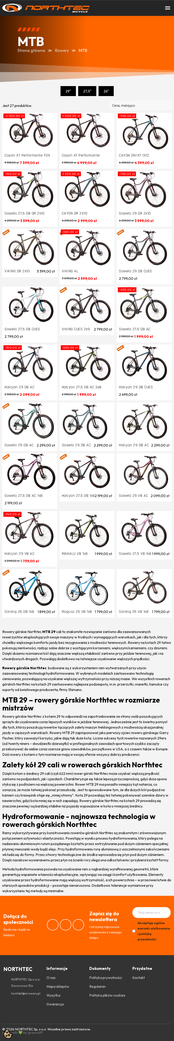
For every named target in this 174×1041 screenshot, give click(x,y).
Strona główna (31, 50)
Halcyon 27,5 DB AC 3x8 (82, 387)
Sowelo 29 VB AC (133, 495)
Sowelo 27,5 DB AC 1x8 (24, 495)
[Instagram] (65, 925)
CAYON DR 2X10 (74, 213)
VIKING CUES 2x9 (76, 329)
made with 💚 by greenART (22, 1032)
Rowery (62, 50)
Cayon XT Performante (81, 155)
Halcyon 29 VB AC (19, 553)
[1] (166, 912)
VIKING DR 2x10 (17, 271)
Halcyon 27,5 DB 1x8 (78, 495)
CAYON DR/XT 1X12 (134, 155)
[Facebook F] (52, 925)
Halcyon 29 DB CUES (136, 387)
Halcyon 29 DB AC (19, 387)
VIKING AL (70, 271)
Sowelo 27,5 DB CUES (22, 329)
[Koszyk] (112, 8)
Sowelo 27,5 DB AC (135, 329)
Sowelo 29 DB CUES (135, 271)
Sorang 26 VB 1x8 (133, 611)
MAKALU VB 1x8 (75, 553)
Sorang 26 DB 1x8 (19, 611)
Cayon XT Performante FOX (27, 155)
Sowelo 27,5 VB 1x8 (135, 553)
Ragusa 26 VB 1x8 (77, 611)
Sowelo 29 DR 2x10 (135, 213)
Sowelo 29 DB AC (19, 445)
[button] (96, 8)
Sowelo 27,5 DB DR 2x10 (24, 213)
